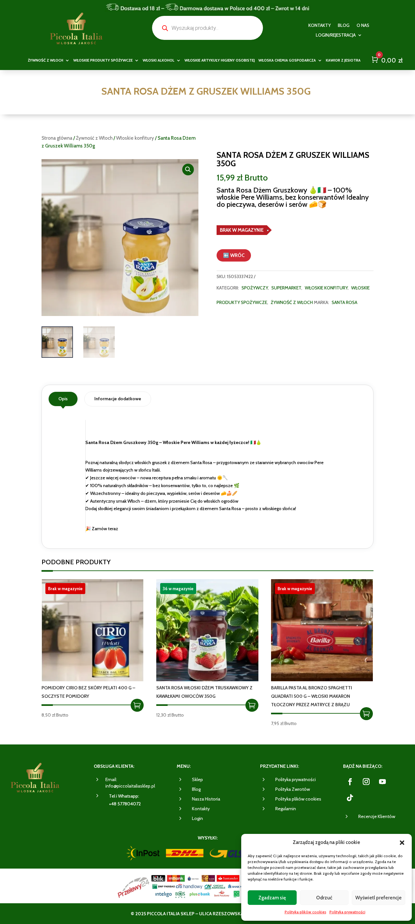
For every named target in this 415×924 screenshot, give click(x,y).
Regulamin (285, 809)
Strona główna (57, 138)
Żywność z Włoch (94, 138)
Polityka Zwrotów (292, 789)
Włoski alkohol (158, 60)
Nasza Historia (206, 799)
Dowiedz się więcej (137, 705)
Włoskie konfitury (135, 138)
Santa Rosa (344, 302)
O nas (363, 25)
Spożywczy (255, 288)
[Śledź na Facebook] (350, 782)
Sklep (197, 779)
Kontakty (319, 25)
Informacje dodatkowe (117, 399)
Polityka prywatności (347, 911)
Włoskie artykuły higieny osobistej (219, 60)
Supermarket (286, 288)
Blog (344, 25)
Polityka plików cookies (305, 911)
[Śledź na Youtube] (382, 782)
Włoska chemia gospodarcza (287, 60)
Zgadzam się (272, 898)
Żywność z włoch (45, 60)
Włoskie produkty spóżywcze (103, 60)
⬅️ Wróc (233, 255)
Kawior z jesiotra (343, 60)
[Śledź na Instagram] (366, 782)
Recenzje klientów (376, 816)
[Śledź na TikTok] (350, 798)
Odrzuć (324, 898)
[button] (402, 842)
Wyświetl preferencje (378, 898)
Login (197, 818)
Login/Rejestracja (336, 35)
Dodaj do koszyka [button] (251, 705)
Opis (63, 399)
